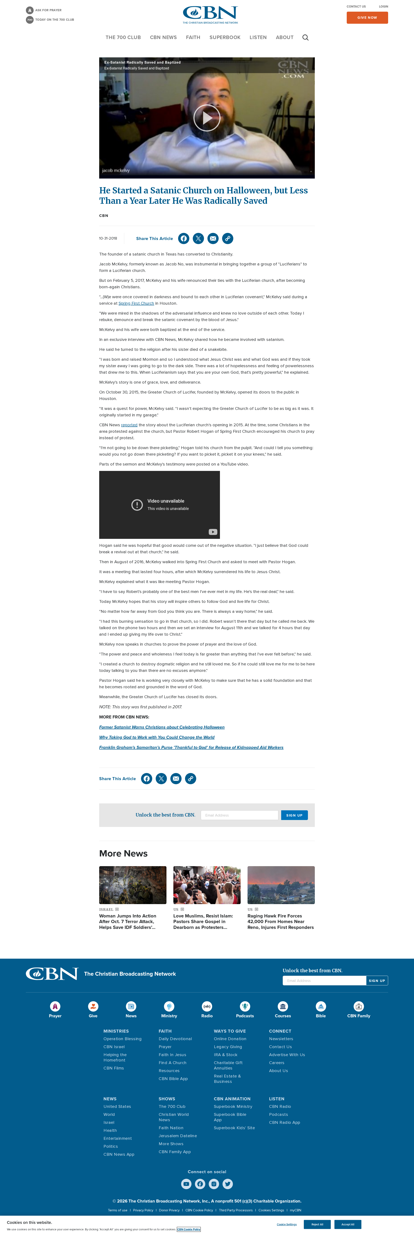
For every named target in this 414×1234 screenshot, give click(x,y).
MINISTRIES (116, 1031)
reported (129, 425)
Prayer (165, 1046)
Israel (109, 1122)
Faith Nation (171, 1128)
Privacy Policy (143, 1210)
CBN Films (114, 1068)
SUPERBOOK (225, 37)
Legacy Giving (228, 1046)
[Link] (227, 238)
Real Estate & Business (227, 1079)
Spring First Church (136, 303)
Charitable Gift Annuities (228, 1065)
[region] (207, 1225)
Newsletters (281, 1038)
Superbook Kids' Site (234, 1128)
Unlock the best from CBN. (165, 815)
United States (117, 1106)
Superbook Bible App (230, 1117)
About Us (278, 1070)
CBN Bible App (173, 1078)
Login (383, 6)
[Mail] (213, 238)
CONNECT (280, 1031)
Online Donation (230, 1038)
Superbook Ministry (233, 1106)
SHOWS (167, 1099)
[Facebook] (183, 238)
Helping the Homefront (115, 1057)
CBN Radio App (284, 1122)
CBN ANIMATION (232, 1099)
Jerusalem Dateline (178, 1135)
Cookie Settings (287, 1224)
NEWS (110, 1099)
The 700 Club (123, 37)
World (109, 1114)
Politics (111, 1146)
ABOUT (285, 37)
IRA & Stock (226, 1054)
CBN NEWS (163, 37)
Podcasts (278, 1114)
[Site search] (305, 39)
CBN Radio (280, 1106)
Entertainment (118, 1138)
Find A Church (173, 1062)
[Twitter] (198, 238)
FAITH (193, 37)
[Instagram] (214, 1184)
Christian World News (174, 1117)
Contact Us (356, 6)
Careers (277, 1062)
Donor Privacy (169, 1210)
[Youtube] (186, 1184)
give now (367, 17)
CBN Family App (175, 1151)
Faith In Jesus (172, 1054)
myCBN (295, 1210)
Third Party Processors (236, 1210)
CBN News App (119, 1154)
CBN (103, 215)
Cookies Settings (271, 1210)
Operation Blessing (123, 1038)
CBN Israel (114, 1046)
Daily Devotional (175, 1038)
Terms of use (117, 1210)
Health (110, 1130)
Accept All (348, 1224)
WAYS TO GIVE (230, 1031)
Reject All (317, 1224)
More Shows (171, 1143)
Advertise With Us (287, 1054)
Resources (169, 1070)
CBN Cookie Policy (199, 1210)
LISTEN (258, 37)
